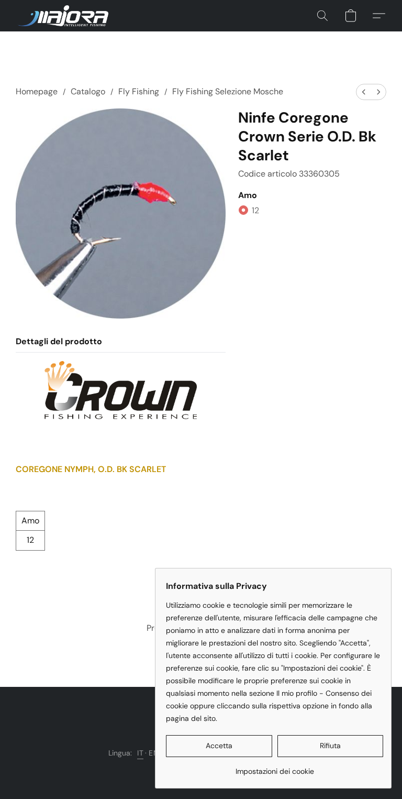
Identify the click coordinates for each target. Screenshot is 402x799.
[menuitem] (363, 92)
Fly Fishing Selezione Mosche (227, 91)
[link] (274, 767)
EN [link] (154, 753)
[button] (62, 15)
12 (255, 210)
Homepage (37, 91)
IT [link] (140, 753)
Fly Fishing (138, 91)
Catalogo (88, 91)
